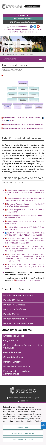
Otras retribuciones (13, 357)
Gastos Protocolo (12, 353)
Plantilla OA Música (13, 300)
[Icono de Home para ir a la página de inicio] (23, 389)
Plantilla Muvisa (11, 314)
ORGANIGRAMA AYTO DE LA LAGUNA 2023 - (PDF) (23, 124)
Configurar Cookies (23, 427)
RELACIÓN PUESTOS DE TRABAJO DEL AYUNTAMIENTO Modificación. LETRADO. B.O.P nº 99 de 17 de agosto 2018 (24, 249)
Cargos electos (10, 341)
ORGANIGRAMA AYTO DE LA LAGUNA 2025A (21, 118)
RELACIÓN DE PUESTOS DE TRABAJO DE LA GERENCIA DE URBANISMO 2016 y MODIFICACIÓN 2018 (24, 267)
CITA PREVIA (23, 15)
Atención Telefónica (23, 19)
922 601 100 (24, 401)
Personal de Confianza (14, 310)
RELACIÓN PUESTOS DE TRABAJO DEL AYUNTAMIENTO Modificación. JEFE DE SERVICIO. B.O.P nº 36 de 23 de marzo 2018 (24, 241)
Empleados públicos (13, 336)
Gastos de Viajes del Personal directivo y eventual (22, 346)
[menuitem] (23, 15)
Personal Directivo (12, 362)
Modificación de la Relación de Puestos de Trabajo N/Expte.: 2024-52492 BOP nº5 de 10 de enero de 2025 (24, 192)
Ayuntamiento (11, 54)
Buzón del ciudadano (18, 26)
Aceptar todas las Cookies (23, 439)
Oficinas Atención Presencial (23, 22)
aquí (26, 419)
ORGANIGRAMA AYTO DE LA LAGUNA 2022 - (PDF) (23, 128)
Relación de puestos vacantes (18, 324)
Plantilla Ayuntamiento (15, 319)
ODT (11, 120)
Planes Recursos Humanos (16, 367)
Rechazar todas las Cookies (23, 433)
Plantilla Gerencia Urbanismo (18, 295)
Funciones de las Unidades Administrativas (16, 372)
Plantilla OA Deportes (14, 305)
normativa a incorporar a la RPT (28, 280)
